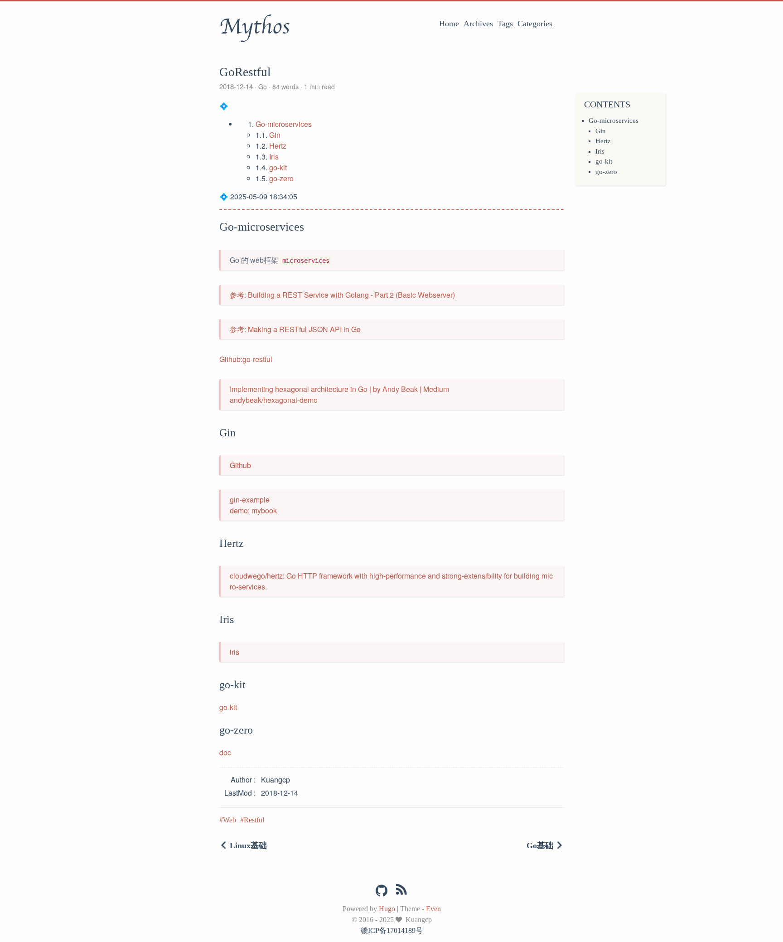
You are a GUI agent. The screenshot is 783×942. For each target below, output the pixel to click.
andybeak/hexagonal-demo (274, 400)
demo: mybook (253, 510)
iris (234, 652)
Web (229, 820)
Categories (534, 23)
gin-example (250, 499)
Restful (254, 820)
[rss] (401, 891)
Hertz (603, 141)
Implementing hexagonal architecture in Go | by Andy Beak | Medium (339, 389)
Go (262, 86)
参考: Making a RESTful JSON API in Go (295, 329)
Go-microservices (613, 120)
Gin (600, 131)
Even (433, 909)
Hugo (387, 909)
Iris (599, 151)
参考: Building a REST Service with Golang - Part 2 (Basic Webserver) (342, 295)
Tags (505, 23)
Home (449, 23)
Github (240, 465)
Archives (478, 23)
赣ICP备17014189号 (392, 930)
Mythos (254, 27)
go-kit (603, 161)
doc (225, 752)
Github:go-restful (245, 359)
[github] (381, 891)
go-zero (606, 171)
